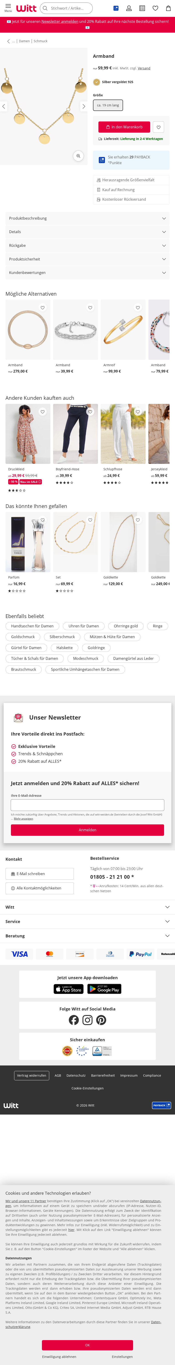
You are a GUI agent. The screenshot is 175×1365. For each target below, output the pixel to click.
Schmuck (40, 41)
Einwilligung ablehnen (59, 1356)
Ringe (157, 626)
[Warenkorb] (168, 8)
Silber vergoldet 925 (117, 82)
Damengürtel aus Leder (133, 658)
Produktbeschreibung (28, 218)
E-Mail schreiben (28, 875)
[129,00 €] (123, 542)
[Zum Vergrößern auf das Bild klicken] (78, 155)
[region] (87, 1275)
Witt (9, 907)
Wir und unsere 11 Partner (25, 1201)
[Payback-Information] (161, 1105)
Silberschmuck (62, 636)
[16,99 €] (27, 542)
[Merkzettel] (155, 8)
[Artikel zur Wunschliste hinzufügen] (158, 127)
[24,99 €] (123, 434)
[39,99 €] (75, 330)
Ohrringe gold (126, 626)
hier (71, 1230)
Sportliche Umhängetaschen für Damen (85, 669)
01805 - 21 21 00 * (112, 876)
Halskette (65, 647)
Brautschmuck (23, 669)
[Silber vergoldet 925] (96, 82)
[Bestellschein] (142, 8)
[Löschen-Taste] (88, 8)
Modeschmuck (85, 658)
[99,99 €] (123, 330)
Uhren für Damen (84, 626)
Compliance (152, 1075)
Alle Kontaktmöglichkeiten (39, 888)
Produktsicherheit (24, 259)
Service (12, 921)
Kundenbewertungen (27, 272)
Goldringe (96, 647)
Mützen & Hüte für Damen (112, 636)
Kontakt (13, 859)
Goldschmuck (23, 636)
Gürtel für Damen (26, 647)
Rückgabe (17, 245)
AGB (58, 1075)
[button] (8, 8)
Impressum (129, 1075)
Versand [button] (144, 68)
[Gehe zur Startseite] (26, 8)
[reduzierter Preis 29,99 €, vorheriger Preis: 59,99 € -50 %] (27, 434)
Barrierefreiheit (103, 1075)
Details (15, 231)
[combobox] (73, 8)
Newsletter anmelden (59, 21)
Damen (24, 41)
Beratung (15, 936)
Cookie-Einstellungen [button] (88, 1088)
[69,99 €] (75, 542)
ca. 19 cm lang (108, 105)
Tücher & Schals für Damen (34, 658)
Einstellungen (122, 1356)
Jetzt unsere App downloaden (87, 977)
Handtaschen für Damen (32, 626)
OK (87, 1345)
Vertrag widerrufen (31, 1075)
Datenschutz (76, 1075)
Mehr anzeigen (23, 819)
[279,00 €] (27, 330)
